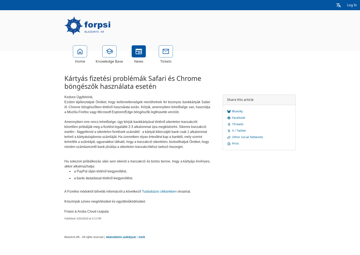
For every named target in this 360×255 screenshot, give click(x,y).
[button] (339, 5)
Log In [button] (352, 5)
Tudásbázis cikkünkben (159, 191)
